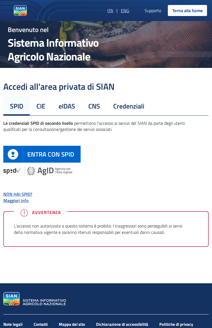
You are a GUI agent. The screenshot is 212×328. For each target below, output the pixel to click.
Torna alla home (187, 10)
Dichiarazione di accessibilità (122, 324)
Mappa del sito (72, 324)
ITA (110, 10)
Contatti (41, 324)
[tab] (16, 105)
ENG (125, 10)
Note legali (13, 324)
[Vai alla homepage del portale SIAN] (34, 298)
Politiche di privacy (176, 324)
